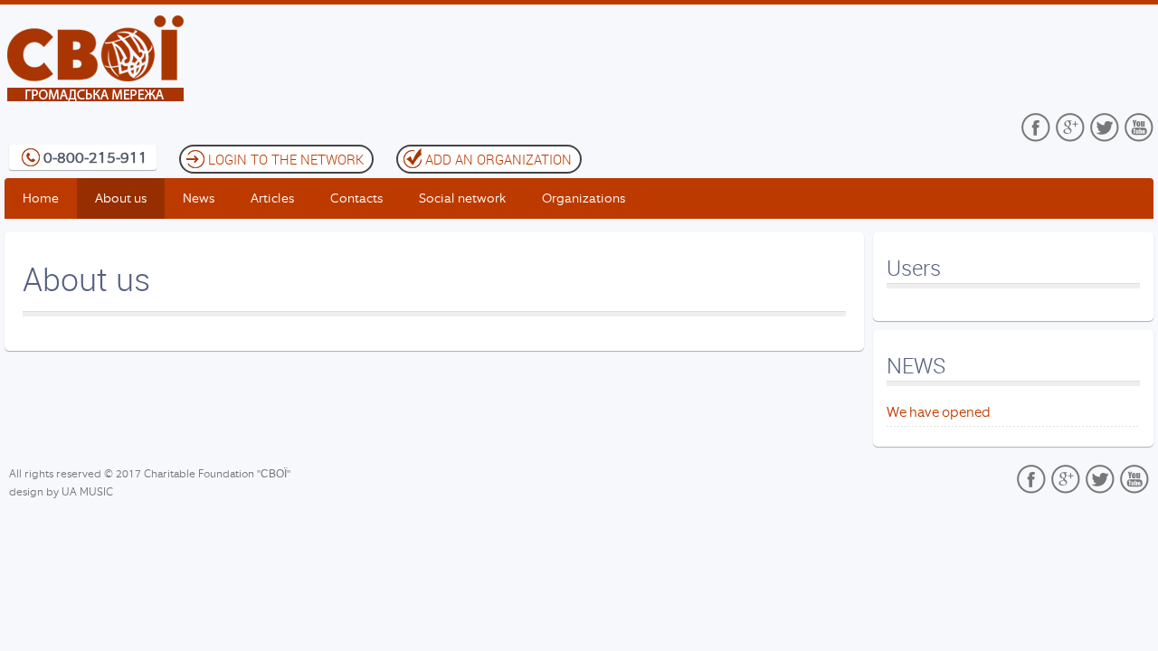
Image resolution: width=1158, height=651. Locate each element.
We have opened (939, 412)
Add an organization (498, 159)
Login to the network (286, 159)
